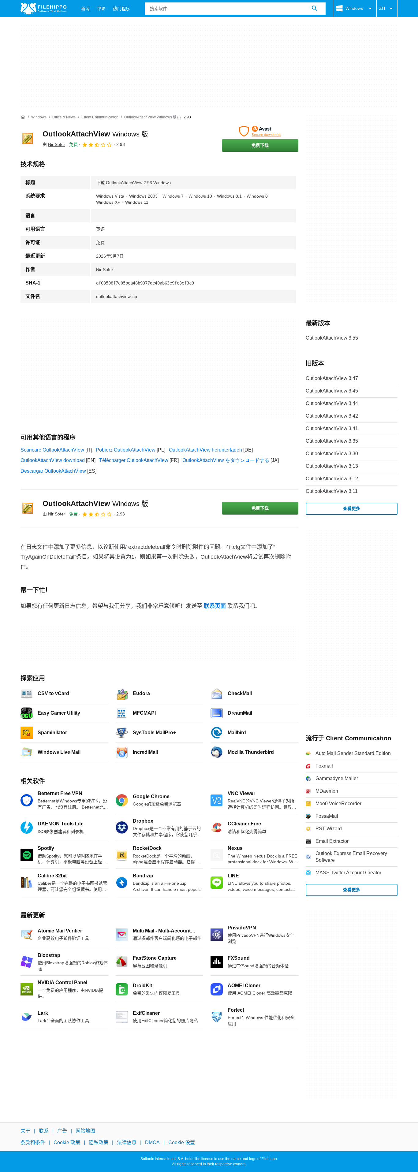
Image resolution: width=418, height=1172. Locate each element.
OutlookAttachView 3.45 (332, 390)
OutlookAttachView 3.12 (332, 478)
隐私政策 (98, 1142)
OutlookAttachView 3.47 (332, 378)
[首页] (23, 117)
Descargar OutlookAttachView (53, 471)
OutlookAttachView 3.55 (332, 337)
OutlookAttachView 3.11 (332, 491)
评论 (101, 8)
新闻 (85, 8)
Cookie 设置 (181, 1142)
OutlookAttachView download (53, 460)
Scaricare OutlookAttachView (52, 449)
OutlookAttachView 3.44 (332, 403)
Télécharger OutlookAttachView (133, 460)
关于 (25, 1130)
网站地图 (85, 1130)
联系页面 (215, 606)
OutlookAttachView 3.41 (332, 428)
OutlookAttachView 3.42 (332, 416)
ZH (382, 8)
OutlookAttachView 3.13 (332, 466)
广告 (62, 1130)
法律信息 (126, 1142)
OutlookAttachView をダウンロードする (225, 460)
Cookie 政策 (67, 1142)
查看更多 (351, 508)
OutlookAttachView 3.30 (332, 453)
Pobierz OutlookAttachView (125, 449)
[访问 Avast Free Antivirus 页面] (260, 131)
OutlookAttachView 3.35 (332, 441)
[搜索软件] (314, 8)
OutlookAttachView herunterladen (205, 449)
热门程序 (121, 8)
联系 (44, 1130)
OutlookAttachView (95, 134)
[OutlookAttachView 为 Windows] (28, 138)
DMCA (152, 1142)
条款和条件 (33, 1142)
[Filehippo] (43, 8)
